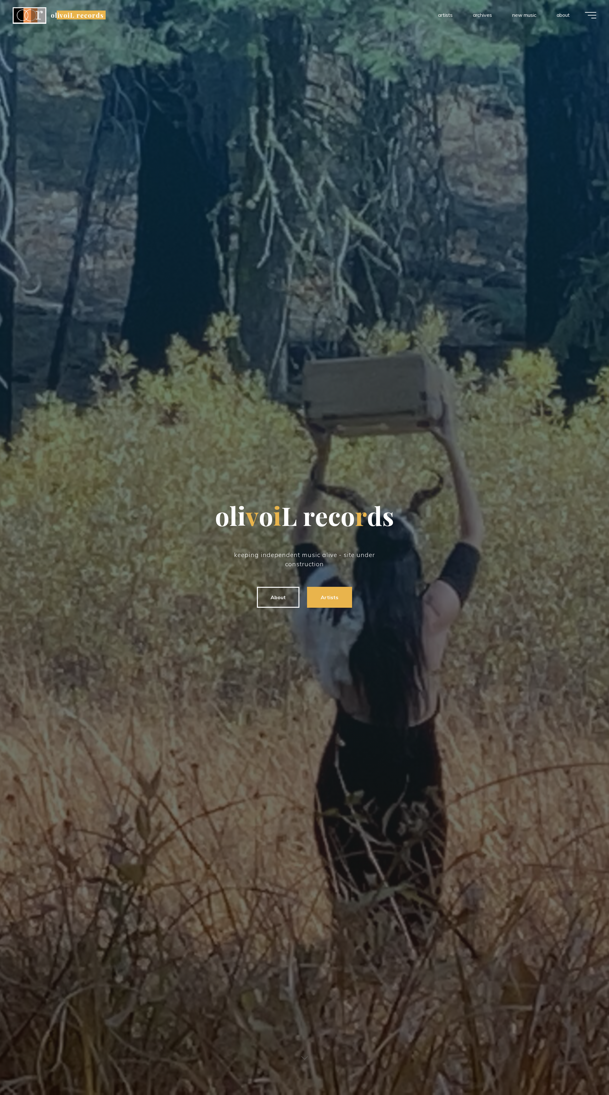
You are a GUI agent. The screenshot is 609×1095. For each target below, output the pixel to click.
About (278, 597)
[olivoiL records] (29, 15)
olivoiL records (77, 14)
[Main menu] (590, 15)
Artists (329, 597)
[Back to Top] (584, 1070)
